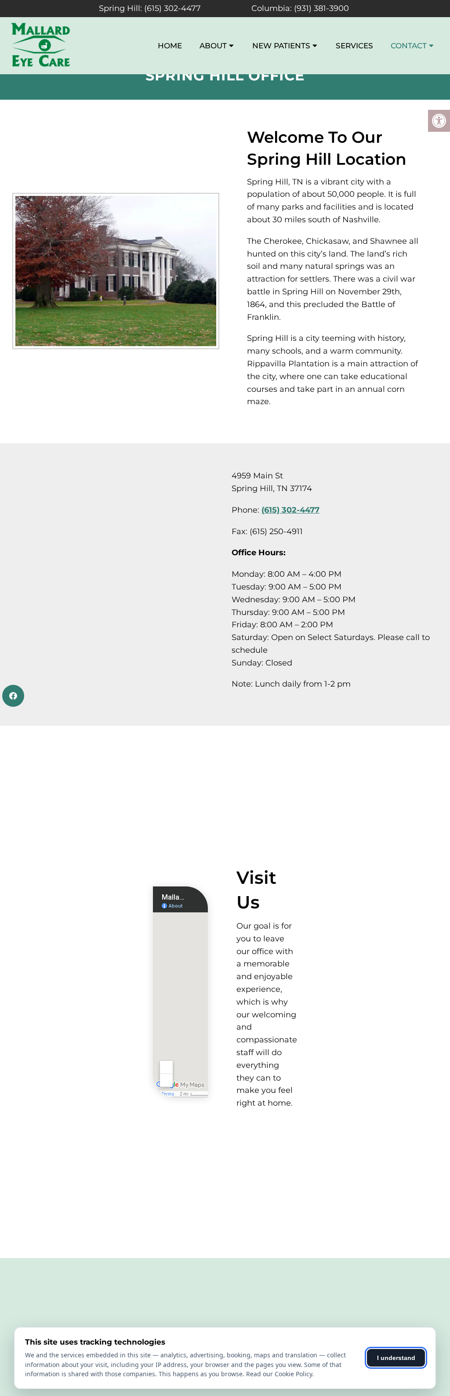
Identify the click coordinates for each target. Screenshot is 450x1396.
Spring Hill (119, 8)
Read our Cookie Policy (279, 1374)
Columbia (270, 8)
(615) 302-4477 (172, 8)
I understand (396, 1357)
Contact (409, 45)
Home (170, 45)
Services (354, 45)
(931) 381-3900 (321, 8)
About (213, 45)
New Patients (281, 45)
